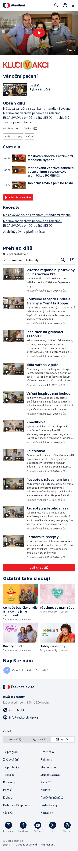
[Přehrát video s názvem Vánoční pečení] (39, 33)
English (7, 844)
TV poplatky (11, 767)
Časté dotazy (49, 805)
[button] (39, 33)
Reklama (46, 759)
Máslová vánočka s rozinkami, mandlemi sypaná (37, 215)
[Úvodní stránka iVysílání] (14, 5)
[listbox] (39, 739)
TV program (11, 752)
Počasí (7, 790)
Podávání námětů (52, 797)
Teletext (8, 775)
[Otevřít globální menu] (73, 5)
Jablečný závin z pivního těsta (24, 231)
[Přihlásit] (65, 5)
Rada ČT (46, 782)
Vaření (29, 136)
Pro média (47, 752)
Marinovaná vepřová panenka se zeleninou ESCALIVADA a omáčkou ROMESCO (32, 223)
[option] (15, 739)
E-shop (7, 797)
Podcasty (9, 782)
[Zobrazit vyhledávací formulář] (56, 5)
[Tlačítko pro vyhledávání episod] (63, 259)
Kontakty (47, 813)
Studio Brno (48, 767)
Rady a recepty (13, 136)
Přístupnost (48, 844)
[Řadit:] (72, 259)
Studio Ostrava (50, 775)
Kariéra (45, 790)
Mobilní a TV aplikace (16, 805)
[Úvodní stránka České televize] (19, 687)
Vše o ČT (8, 813)
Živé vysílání (11, 759)
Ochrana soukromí (26, 844)
